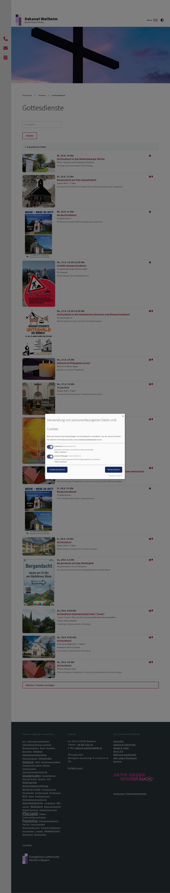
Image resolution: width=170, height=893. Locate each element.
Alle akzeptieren (114, 469)
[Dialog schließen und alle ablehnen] (123, 415)
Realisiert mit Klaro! (115, 476)
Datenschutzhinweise (88, 440)
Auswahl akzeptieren (57, 469)
